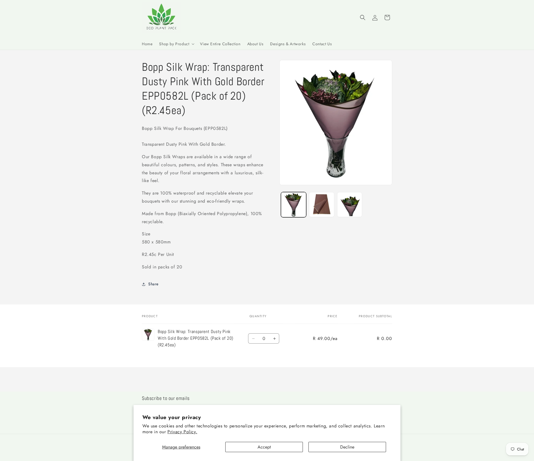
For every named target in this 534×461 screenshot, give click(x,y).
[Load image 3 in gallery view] (349, 204)
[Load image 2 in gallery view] (321, 204)
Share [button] (153, 284)
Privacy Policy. (182, 432)
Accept (264, 447)
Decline (347, 447)
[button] (176, 44)
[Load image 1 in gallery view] (293, 204)
